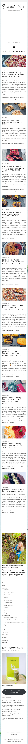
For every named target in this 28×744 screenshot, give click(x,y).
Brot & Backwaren (12, 97)
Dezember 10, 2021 (5, 257)
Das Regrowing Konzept (10, 617)
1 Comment (20, 99)
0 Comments (17, 144)
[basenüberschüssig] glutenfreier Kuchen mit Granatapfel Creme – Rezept (13, 169)
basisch (3, 143)
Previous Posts (9, 522)
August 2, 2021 (5, 487)
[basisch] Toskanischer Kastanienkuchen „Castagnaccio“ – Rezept (13, 308)
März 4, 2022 (4, 117)
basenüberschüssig (5, 97)
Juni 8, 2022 (4, 70)
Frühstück (15, 143)
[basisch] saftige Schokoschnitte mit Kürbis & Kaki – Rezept (12, 354)
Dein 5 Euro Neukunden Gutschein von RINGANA (14, 691)
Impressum (7, 732)
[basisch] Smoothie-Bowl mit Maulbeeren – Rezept (13, 491)
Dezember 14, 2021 (5, 209)
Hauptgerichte (8, 602)
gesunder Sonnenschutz (10, 619)
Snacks (3, 144)
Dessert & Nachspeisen (20, 97)
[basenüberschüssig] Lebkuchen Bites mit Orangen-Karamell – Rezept (11, 215)
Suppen (6, 610)
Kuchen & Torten (5, 99)
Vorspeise (6, 613)
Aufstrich (6, 589)
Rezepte (4, 588)
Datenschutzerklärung (17, 732)
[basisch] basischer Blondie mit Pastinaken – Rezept (13, 122)
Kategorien (5, 640)
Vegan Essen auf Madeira (10, 625)
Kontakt (4, 642)
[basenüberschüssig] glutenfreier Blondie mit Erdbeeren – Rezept (13, 74)
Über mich (5, 635)
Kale (8, 741)
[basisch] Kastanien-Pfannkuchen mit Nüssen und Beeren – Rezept (13, 262)
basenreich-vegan (19, 739)
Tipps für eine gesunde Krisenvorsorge (14, 622)
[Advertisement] (14, 27)
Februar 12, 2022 (5, 163)
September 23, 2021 (5, 441)
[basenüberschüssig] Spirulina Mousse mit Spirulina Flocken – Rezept (11, 400)
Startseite (5, 632)
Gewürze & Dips (8, 600)
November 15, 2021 (5, 303)
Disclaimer (14, 734)
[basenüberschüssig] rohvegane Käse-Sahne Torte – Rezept (12, 445)
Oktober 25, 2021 (5, 395)
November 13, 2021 (5, 349)
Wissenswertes (6, 615)
